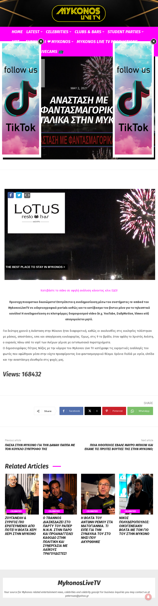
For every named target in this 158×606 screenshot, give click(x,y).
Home (17, 31)
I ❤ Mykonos (57, 41)
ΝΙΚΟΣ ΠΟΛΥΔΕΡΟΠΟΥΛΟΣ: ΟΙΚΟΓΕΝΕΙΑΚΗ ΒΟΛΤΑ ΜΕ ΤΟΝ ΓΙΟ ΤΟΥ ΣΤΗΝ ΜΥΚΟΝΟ (134, 526)
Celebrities (57, 31)
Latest (33, 31)
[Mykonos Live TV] (79, 13)
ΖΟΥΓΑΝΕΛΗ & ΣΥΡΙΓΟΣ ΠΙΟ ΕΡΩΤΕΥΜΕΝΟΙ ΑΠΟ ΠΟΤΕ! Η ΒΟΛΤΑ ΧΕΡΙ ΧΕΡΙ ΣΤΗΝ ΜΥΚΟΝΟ (20, 526)
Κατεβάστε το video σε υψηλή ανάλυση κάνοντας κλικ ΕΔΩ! (79, 290)
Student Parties (124, 31)
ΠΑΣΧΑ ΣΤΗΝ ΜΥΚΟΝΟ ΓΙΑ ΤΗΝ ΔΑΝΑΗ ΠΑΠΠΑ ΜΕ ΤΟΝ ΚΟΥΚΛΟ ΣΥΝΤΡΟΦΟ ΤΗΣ (40, 447)
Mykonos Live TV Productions (107, 41)
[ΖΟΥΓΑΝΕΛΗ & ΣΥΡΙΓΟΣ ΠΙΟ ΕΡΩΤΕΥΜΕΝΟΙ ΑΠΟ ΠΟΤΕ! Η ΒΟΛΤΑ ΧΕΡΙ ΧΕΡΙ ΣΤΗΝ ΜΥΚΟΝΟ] (22, 494)
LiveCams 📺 (51, 51)
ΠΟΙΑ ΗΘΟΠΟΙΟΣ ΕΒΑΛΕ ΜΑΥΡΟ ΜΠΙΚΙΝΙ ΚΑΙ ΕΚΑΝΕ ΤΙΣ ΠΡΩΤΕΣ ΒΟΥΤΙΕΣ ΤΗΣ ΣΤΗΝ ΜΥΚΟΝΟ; (119, 447)
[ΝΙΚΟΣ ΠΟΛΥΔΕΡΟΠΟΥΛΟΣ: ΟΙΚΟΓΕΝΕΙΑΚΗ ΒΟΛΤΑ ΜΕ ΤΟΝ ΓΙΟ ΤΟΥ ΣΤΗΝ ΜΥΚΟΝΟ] (136, 494)
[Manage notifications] (148, 597)
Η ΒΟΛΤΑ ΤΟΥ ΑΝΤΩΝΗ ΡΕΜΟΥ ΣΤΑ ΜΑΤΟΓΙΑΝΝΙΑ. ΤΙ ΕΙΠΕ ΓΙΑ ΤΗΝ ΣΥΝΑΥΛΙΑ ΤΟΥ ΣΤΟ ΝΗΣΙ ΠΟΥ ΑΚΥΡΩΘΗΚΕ (97, 530)
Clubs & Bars (88, 31)
